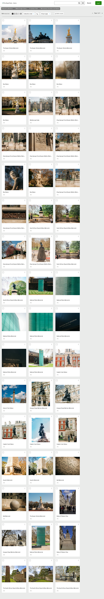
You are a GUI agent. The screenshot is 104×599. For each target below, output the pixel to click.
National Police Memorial (36, 300)
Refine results (59, 13)
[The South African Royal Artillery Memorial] (14, 574)
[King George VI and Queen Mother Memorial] (67, 106)
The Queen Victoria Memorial (10, 48)
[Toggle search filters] (83, 3)
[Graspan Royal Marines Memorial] (41, 394)
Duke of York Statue (8, 408)
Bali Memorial (60, 480)
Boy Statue (6, 84)
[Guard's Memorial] (14, 466)
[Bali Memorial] (67, 466)
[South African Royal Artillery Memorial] (41, 214)
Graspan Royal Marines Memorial (38, 408)
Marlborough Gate (34, 120)
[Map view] (21, 13)
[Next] (102, 13)
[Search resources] (79, 3)
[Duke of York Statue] (14, 394)
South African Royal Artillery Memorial (39, 228)
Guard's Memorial (7, 480)
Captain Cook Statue (62, 372)
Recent (89, 3)
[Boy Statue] (14, 70)
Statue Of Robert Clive (62, 516)
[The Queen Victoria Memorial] (14, 34)
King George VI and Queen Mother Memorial (68, 120)
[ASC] (37, 14)
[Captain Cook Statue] (67, 358)
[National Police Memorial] (41, 286)
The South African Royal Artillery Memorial (14, 588)
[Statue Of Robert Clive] (67, 502)
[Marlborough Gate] (41, 106)
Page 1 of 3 (97, 13)
